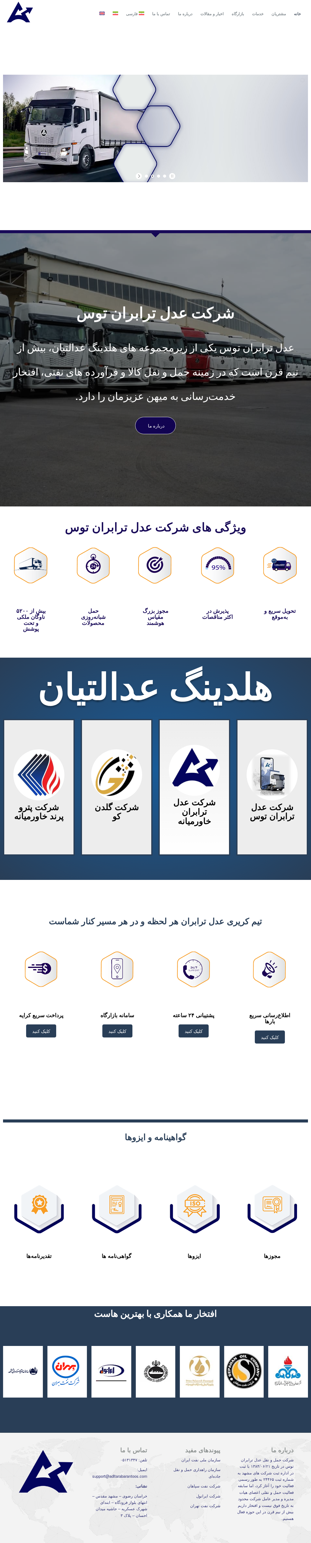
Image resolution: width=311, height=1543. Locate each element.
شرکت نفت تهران (205, 1505)
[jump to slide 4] (165, 176)
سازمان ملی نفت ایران (200, 1460)
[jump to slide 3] (159, 176)
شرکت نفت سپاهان (203, 1486)
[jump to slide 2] (152, 176)
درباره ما (156, 425)
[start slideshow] (139, 176)
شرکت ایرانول (208, 1496)
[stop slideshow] (171, 176)
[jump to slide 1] (146, 176)
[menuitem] (297, 13)
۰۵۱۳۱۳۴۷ (128, 1460)
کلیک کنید (270, 1037)
